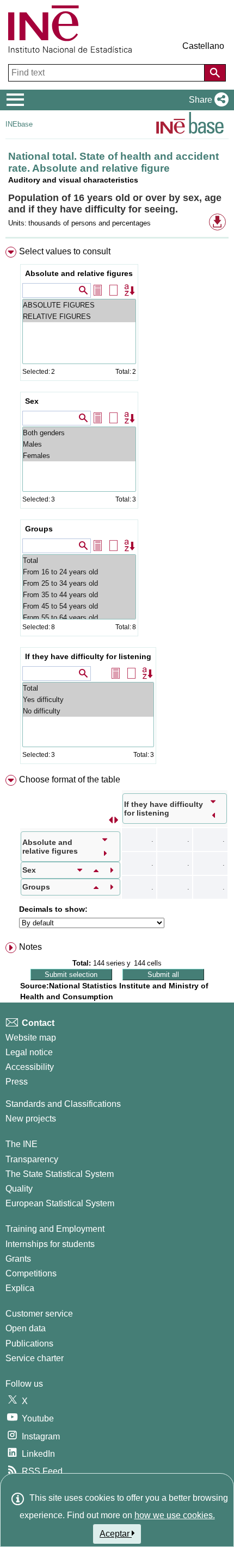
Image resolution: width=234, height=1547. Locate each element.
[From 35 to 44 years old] (79, 594)
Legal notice (29, 1052)
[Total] (79, 560)
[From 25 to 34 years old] (79, 583)
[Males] (79, 444)
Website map (30, 1037)
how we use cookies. (174, 1515)
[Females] (79, 455)
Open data (25, 1328)
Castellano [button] (203, 46)
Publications (29, 1343)
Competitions (31, 1273)
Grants (18, 1258)
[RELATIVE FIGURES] (79, 316)
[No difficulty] (88, 711)
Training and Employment (54, 1228)
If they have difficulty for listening (88, 656)
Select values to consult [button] (64, 251)
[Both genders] (79, 433)
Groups (39, 528)
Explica (19, 1288)
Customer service (39, 1313)
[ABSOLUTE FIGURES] (79, 305)
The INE (21, 1144)
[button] (206, 100)
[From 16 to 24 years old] (79, 572)
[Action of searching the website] (215, 73)
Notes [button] (30, 946)
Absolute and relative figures (79, 273)
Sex (32, 401)
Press (16, 1081)
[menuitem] (117, 507)
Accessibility (29, 1067)
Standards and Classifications (63, 1103)
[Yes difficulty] (88, 699)
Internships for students (50, 1244)
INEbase (19, 124)
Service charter (34, 1358)
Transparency (31, 1159)
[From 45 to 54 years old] (79, 606)
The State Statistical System (59, 1174)
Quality (19, 1188)
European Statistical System (59, 1203)
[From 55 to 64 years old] (79, 617)
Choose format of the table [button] (69, 779)
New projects (30, 1118)
